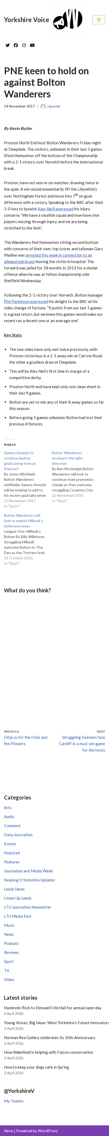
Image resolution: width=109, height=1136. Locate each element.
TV (6, 970)
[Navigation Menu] (99, 19)
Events (10, 843)
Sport (9, 961)
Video (9, 979)
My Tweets (14, 1100)
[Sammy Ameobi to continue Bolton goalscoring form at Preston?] (28, 479)
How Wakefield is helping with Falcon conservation (48, 1052)
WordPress (48, 1130)
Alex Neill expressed (56, 208)
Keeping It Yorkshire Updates (29, 879)
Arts (8, 807)
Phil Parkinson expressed (26, 301)
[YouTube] (32, 44)
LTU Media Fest (17, 916)
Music (9, 925)
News (9, 934)
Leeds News (14, 889)
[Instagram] (24, 44)
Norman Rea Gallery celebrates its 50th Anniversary (50, 1037)
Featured (12, 852)
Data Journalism (18, 834)
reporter (54, 106)
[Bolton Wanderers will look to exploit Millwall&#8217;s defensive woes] (28, 539)
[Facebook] (16, 44)
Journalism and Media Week (28, 870)
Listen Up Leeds (17, 898)
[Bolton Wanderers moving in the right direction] (76, 476)
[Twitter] (7, 44)
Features (12, 861)
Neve (8, 1130)
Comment (12, 825)
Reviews (11, 952)
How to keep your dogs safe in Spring (36, 1067)
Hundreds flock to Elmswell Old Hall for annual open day (53, 1007)
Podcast (11, 943)
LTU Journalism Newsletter (27, 907)
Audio (9, 816)
